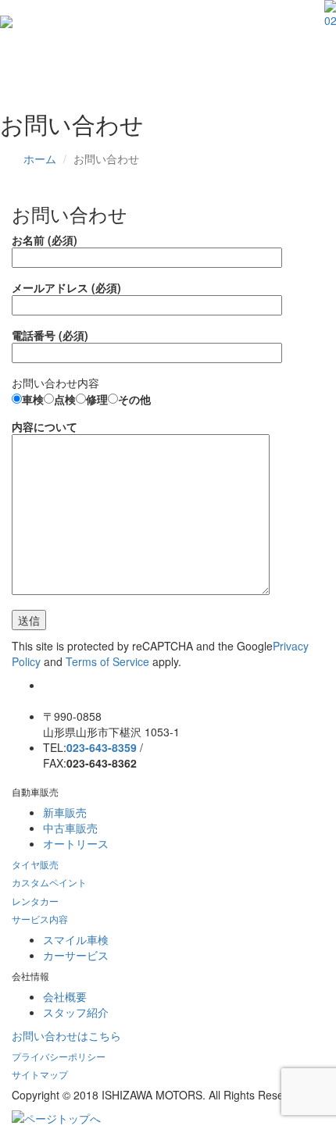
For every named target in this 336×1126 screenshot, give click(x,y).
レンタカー (35, 900)
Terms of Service (107, 661)
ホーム (39, 158)
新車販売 (65, 812)
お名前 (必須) (44, 240)
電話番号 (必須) (50, 335)
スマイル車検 (76, 939)
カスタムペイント (49, 882)
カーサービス (76, 955)
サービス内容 (40, 918)
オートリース (76, 843)
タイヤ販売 (35, 864)
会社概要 (65, 996)
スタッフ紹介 (76, 1012)
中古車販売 (70, 828)
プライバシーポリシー (58, 1056)
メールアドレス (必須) (66, 287)
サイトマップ (40, 1074)
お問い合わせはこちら (66, 1035)
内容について (44, 426)
